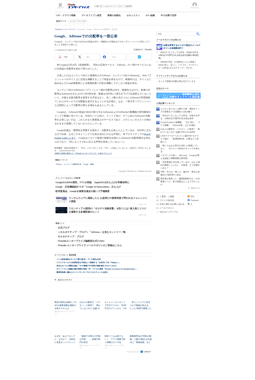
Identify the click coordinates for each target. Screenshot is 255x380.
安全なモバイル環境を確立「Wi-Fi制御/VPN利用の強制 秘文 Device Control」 (87, 266)
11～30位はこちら (194, 188)
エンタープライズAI (78, 21)
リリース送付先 (167, 200)
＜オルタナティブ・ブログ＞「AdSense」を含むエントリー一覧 (92, 232)
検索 (92, 164)
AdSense (59, 164)
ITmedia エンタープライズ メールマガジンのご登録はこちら (90, 245)
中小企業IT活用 (168, 15)
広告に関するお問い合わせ (172, 204)
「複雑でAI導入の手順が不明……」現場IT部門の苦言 (90, 339)
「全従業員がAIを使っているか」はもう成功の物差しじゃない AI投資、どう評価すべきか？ (180, 165)
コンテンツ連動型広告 (72, 164)
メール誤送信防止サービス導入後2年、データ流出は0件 (79, 259)
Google (85, 164)
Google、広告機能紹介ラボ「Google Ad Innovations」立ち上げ (88, 187)
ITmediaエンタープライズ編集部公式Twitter (81, 241)
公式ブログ (64, 227)
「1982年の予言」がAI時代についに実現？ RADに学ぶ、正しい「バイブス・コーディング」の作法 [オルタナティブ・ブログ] (178, 65)
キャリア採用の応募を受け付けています (177, 81)
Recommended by (133, 352)
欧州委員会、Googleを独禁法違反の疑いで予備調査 (82, 191)
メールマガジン (167, 208)
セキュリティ (133, 15)
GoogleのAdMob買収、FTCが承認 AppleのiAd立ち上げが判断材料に (92, 182)
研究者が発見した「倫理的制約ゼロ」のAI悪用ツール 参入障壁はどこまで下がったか (180, 182)
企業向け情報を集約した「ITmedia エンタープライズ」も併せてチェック (83, 153)
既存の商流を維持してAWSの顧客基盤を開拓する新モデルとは (65, 305)
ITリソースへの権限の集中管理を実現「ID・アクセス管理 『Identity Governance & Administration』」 (97, 269)
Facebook (195, 200)
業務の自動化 (114, 15)
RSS (192, 196)
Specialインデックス (169, 212)
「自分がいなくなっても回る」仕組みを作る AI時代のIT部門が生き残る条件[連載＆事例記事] (179, 55)
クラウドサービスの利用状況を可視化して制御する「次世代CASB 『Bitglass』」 (89, 262)
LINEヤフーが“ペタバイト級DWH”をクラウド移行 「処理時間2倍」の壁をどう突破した (179, 139)
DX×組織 (150, 15)
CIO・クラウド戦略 (66, 15)
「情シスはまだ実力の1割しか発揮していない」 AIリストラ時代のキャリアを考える (180, 149)
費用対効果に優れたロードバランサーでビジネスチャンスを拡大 (82, 272)
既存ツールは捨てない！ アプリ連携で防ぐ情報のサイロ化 (115, 339)
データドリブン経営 (92, 15)
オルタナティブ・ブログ (71, 236)
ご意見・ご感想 (167, 196)
